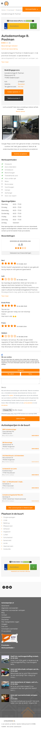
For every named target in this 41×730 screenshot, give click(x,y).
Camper (7, 190)
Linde (5, 520)
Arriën (5, 543)
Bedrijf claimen (20, 111)
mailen (11, 395)
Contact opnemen (13, 92)
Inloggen (4, 624)
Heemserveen (8, 546)
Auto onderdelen (10, 167)
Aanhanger (8, 193)
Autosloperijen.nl (7, 603)
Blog (2, 613)
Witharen (6, 529)
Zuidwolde (7, 549)
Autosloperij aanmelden (9, 629)
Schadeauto (9, 170)
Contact (4, 615)
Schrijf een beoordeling (9, 49)
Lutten (5, 535)
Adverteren (5, 606)
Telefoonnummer (13, 98)
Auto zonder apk (10, 178)
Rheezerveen (8, 526)
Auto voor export (10, 196)
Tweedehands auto (11, 175)
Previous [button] (6, 127)
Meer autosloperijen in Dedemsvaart (20, 508)
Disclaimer (5, 619)
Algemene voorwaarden (9, 608)
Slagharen (6, 532)
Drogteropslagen (9, 517)
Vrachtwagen (9, 187)
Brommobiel (9, 184)
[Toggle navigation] (2, 3)
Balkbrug (6, 523)
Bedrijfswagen (10, 173)
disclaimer (4, 405)
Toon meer (5, 62)
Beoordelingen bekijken (9, 46)
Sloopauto (8, 164)
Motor (7, 181)
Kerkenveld (7, 540)
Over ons (4, 626)
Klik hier (20, 87)
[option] (20, 127)
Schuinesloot (7, 537)
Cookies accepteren (20, 154)
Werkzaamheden (30, 9)
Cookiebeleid (5, 617)
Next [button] (35, 127)
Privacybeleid (6, 631)
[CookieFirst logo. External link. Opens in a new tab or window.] (2, 355)
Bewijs (3, 387)
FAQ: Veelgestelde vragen (10, 622)
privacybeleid (28, 403)
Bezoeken (21, 84)
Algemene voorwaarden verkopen (13, 610)
